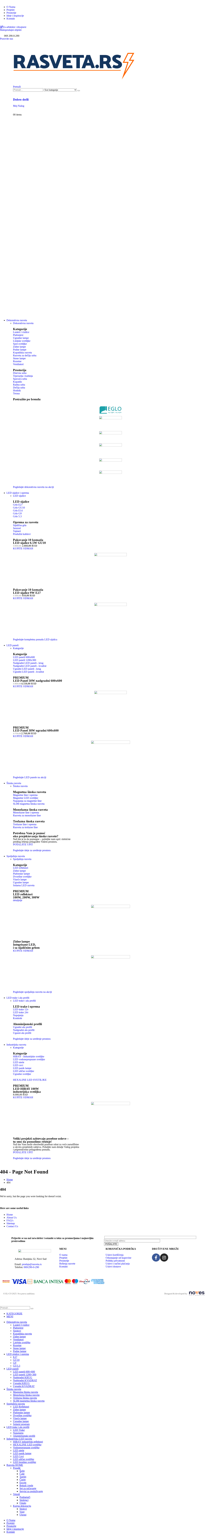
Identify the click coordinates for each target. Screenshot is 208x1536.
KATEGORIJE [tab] (14, 1313)
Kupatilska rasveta (22, 1333)
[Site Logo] (74, 80)
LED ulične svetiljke (23, 1459)
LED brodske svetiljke (24, 1462)
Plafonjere (18, 1327)
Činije (23, 1479)
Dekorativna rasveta (16, 320)
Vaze (22, 1511)
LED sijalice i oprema (17, 492)
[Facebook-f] (156, 1257)
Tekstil (16, 1494)
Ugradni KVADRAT (24, 1386)
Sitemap (10, 1223)
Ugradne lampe (21, 1421)
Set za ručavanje (28, 1488)
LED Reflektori (21, 1406)
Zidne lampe (19, 1336)
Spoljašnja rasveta (15, 856)
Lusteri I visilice (21, 1325)
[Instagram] (164, 1257)
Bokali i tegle (26, 1485)
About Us (11, 1217)
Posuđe (16, 1468)
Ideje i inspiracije (15, 15)
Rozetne (17, 1345)
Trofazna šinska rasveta (29, 821)
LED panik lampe (22, 1453)
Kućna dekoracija (22, 1506)
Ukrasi (23, 1514)
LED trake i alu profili (17, 997)
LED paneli (12, 645)
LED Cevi (18, 1456)
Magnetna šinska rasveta (29, 792)
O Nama (10, 7)
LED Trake (19, 1430)
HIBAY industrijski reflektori (28, 1441)
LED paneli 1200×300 (24, 1374)
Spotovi (17, 1330)
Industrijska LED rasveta (19, 1438)
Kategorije (18, 648)
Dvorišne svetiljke (22, 1415)
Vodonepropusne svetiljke (26, 1447)
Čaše (22, 1473)
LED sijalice (19, 495)
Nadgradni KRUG (22, 1377)
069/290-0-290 (31, 1267)
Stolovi (23, 1508)
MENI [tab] (9, 1316)
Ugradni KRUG (21, 1383)
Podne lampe (19, 1351)
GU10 (16, 1360)
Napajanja (18, 1433)
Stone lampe (19, 1348)
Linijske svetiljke (21, 1342)
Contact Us (12, 1226)
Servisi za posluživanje (31, 1491)
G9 (14, 1362)
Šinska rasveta (20, 786)
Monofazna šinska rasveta (30, 809)
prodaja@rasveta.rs (32, 1264)
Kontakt (10, 18)
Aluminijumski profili (24, 1435)
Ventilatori (18, 1339)
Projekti (10, 9)
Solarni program (21, 1424)
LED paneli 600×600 (24, 1371)
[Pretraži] (78, 90)
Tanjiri (23, 1476)
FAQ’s (9, 1220)
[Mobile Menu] (14, 46)
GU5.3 (16, 1365)
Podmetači (25, 1497)
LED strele (18, 1450)
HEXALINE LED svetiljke (27, 1444)
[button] (17, 86)
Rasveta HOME (14, 1465)
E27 (15, 1357)
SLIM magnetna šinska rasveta (29, 1400)
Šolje (22, 1470)
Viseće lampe (20, 1418)
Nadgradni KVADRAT (25, 1380)
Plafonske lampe (21, 1412)
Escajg (23, 1482)
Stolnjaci (24, 1500)
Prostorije (11, 12)
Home (9, 1214)
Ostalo (23, 1503)
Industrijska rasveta (16, 1044)
